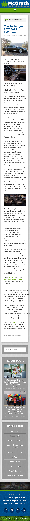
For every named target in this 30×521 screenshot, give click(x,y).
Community (15, 436)
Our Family (15, 457)
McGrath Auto (16, 322)
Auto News (15, 431)
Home (6, 19)
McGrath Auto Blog (15, 4)
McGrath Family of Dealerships (19, 518)
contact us (12, 277)
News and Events (16, 335)
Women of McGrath (15, 476)
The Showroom (15, 466)
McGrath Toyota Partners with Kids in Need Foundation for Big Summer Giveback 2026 (15, 410)
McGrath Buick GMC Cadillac (13, 279)
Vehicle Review (15, 471)
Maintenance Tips (15, 440)
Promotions (15, 462)
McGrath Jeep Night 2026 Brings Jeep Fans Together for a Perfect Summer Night (15, 383)
